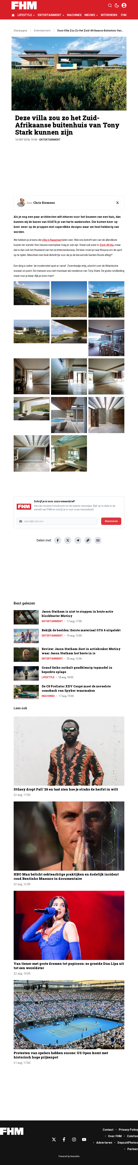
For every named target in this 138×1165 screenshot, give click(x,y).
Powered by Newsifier (69, 1156)
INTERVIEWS (109, 15)
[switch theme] (116, 5)
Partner (132, 1149)
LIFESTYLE (25, 15)
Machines (48, 696)
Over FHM (115, 1136)
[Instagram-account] (74, 1139)
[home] (13, 15)
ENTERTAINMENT (49, 15)
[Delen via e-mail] (98, 540)
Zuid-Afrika (107, 244)
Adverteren (104, 1142)
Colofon (132, 1136)
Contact (108, 1129)
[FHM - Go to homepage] (11, 1131)
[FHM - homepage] (24, 5)
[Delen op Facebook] (57, 540)
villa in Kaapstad (51, 239)
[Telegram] (77, 540)
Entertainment (50, 139)
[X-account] (54, 1139)
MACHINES (74, 15)
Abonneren (111, 521)
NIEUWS (89, 15)
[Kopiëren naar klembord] (87, 540)
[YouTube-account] (84, 1139)
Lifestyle (48, 677)
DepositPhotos (128, 1142)
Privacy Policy (128, 1129)
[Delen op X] (67, 540)
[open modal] (123, 5)
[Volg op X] (117, 202)
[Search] (110, 5)
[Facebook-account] (64, 1139)
